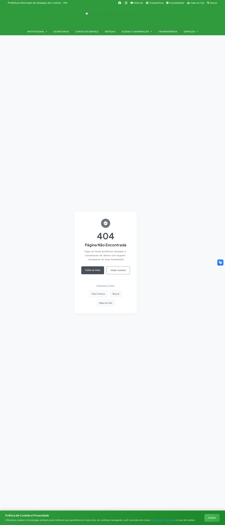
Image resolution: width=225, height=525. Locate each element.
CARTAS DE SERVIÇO (86, 31)
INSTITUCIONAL (35, 31)
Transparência (156, 2)
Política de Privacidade (163, 520)
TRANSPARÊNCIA (167, 31)
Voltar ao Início (92, 270)
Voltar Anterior (118, 270)
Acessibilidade (176, 2)
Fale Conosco (98, 293)
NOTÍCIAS (110, 31)
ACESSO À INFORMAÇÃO (135, 31)
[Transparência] (51, 16)
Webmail (138, 2)
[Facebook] (120, 2)
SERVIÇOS (189, 31)
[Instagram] (126, 2)
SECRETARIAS (61, 31)
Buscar (213, 2)
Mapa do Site (197, 2)
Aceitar (212, 517)
